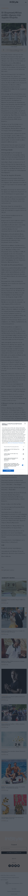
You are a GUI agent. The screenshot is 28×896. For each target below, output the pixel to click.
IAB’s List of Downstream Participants (15, 442)
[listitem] (14, 446)
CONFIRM (8, 470)
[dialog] (14, 448)
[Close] (25, 424)
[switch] (23, 449)
